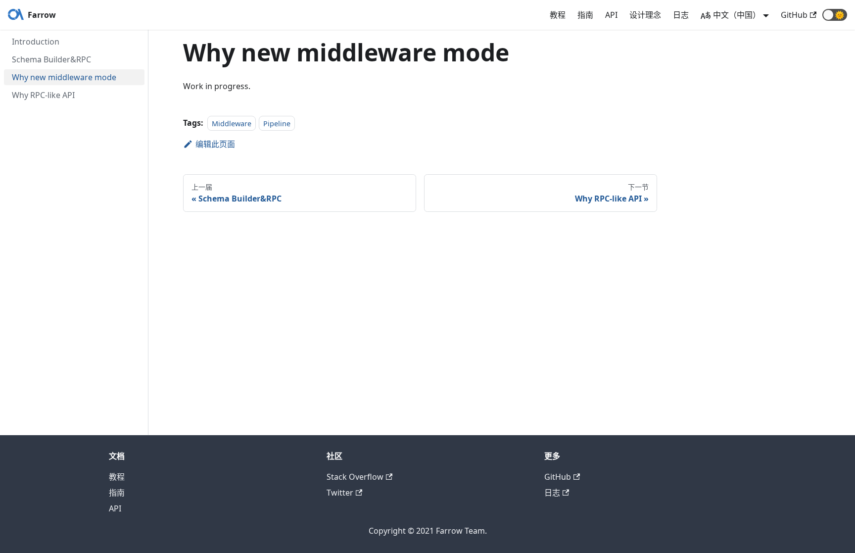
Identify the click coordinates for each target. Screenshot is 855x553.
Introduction (35, 41)
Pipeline (276, 123)
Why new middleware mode (64, 77)
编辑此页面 (215, 144)
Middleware (231, 123)
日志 (681, 14)
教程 (558, 14)
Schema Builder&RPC (51, 59)
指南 (585, 14)
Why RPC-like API (43, 95)
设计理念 (645, 14)
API (611, 14)
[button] (834, 15)
